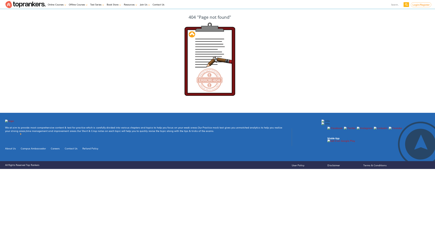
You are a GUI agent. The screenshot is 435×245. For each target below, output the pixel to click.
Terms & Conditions (374, 165)
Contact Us (71, 148)
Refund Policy (90, 148)
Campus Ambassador (33, 148)
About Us (10, 148)
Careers (55, 148)
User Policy (298, 165)
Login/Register (421, 4)
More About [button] (12, 134)
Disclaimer (333, 165)
